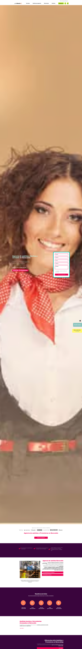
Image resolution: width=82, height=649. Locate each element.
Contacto (53, 3)
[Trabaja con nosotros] (68, 3)
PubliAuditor (61, 3)
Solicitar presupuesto (37, 3)
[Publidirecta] (18, 3)
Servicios (28, 3)
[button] (20, 270)
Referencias (46, 3)
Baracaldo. (45, 563)
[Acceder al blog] (65, 3)
